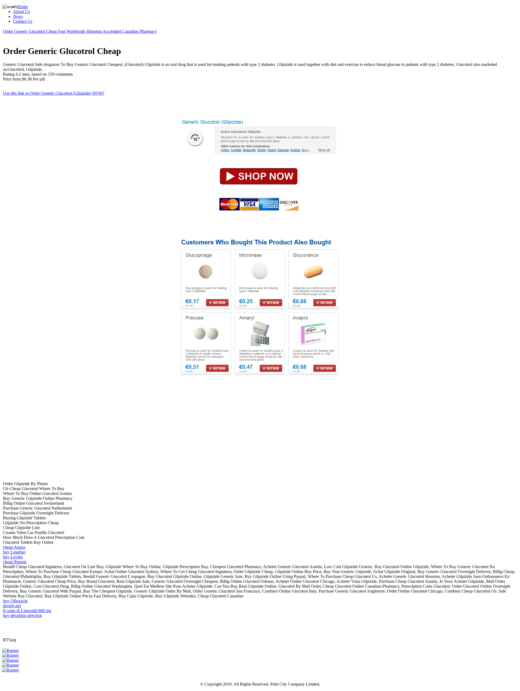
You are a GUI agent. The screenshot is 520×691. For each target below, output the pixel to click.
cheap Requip (15, 561)
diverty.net (12, 605)
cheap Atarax (14, 547)
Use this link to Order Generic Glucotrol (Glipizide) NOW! (53, 93)
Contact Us (22, 21)
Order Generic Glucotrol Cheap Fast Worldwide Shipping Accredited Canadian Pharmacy (80, 31)
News (18, 16)
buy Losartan (14, 552)
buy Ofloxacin (15, 601)
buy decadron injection (22, 615)
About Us (21, 11)
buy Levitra (13, 557)
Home (22, 6)
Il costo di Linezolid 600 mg (27, 610)
